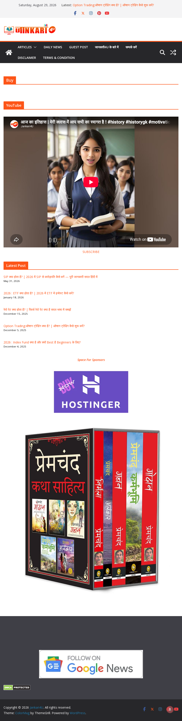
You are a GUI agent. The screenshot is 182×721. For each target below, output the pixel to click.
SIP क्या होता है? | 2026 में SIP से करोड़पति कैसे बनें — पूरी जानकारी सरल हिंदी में (50, 277)
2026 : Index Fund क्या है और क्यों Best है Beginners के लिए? (42, 342)
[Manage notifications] (170, 709)
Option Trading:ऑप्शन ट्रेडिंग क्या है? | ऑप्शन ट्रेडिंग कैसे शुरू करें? (113, 5)
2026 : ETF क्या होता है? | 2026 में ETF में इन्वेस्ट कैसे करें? (39, 293)
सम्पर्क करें (131, 47)
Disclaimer (27, 58)
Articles (25, 47)
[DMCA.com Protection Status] (17, 688)
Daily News (53, 47)
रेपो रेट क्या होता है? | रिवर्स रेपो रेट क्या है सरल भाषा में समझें (37, 309)
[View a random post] (173, 52)
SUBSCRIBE (91, 252)
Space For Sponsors (91, 360)
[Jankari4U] (9, 52)
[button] (34, 47)
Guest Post (78, 47)
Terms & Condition (59, 58)
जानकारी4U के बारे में (107, 47)
